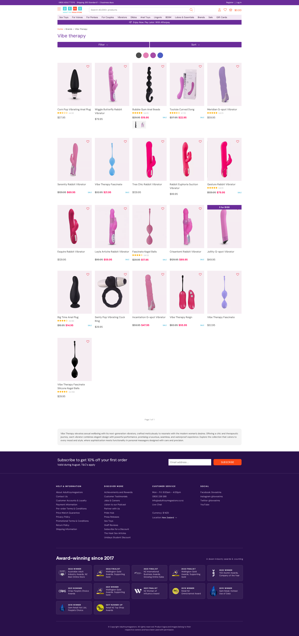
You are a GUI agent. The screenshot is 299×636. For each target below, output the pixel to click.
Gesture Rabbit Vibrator (221, 184)
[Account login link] (219, 10)
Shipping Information (66, 529)
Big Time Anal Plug (67, 317)
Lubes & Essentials (184, 17)
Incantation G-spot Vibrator (149, 317)
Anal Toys (145, 17)
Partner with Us (112, 508)
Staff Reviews (111, 525)
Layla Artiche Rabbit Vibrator (112, 251)
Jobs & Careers (112, 500)
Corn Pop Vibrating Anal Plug (74, 109)
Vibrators (122, 17)
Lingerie (158, 17)
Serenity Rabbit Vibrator (71, 184)
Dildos (134, 17)
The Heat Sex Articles (115, 533)
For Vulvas (77, 17)
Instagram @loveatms (211, 496)
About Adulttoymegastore (69, 492)
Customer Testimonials (115, 496)
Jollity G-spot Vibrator (220, 251)
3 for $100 (224, 207)
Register (230, 2)
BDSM (168, 17)
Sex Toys (63, 17)
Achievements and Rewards (118, 492)
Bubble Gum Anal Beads (146, 109)
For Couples (108, 17)
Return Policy (62, 525)
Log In (239, 2)
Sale (211, 17)
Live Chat (157, 504)
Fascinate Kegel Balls (144, 251)
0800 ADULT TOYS (67, 2)
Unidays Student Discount (117, 537)
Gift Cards (221, 17)
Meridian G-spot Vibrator (222, 109)
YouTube (204, 504)
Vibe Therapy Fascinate (108, 184)
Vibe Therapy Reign (181, 317)
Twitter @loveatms (210, 500)
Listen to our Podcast (115, 504)
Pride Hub (109, 513)
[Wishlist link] (225, 10)
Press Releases (111, 517)
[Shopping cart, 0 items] (230, 9)
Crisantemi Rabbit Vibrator (185, 251)
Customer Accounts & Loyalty (71, 500)
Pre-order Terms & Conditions (71, 508)
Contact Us (62, 496)
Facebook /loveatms (210, 492)
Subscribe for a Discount (116, 529)
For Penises (92, 17)
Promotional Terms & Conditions (72, 521)
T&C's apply (88, 464)
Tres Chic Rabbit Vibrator (147, 184)
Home (60, 29)
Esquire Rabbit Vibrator (71, 251)
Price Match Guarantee (68, 513)
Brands (201, 17)
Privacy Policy (63, 517)
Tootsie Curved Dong (182, 109)
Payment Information (66, 504)
